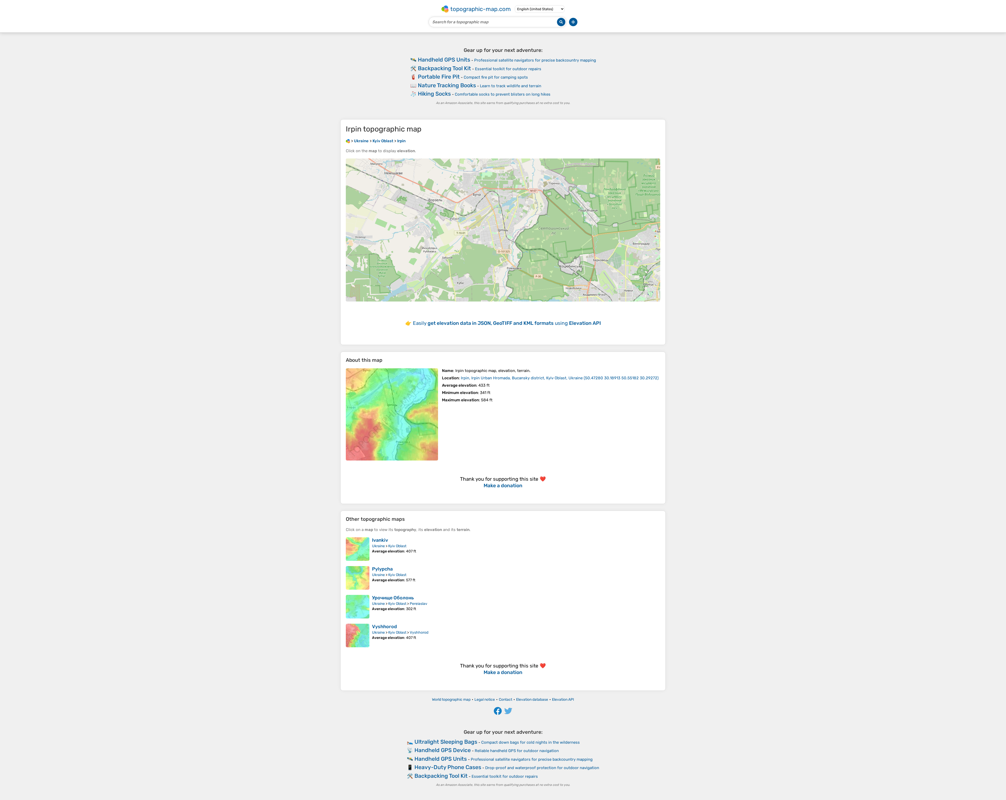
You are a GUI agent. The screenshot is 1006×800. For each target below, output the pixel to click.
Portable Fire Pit (439, 76)
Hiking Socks (434, 93)
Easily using (507, 323)
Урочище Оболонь (393, 598)
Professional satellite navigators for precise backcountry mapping (535, 60)
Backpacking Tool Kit (444, 68)
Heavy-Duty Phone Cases (447, 767)
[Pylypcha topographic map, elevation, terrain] (357, 578)
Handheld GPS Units (444, 59)
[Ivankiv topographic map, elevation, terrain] (357, 549)
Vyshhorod (384, 626)
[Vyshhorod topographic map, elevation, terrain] (357, 635)
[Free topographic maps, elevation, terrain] (348, 141)
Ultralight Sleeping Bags (445, 741)
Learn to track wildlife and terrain (510, 86)
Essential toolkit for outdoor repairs (508, 69)
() (560, 378)
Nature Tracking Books (447, 85)
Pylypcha (382, 569)
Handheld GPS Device (442, 750)
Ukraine (378, 546)
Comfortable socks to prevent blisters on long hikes (502, 94)
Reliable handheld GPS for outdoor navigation (517, 750)
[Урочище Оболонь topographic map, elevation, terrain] (357, 606)
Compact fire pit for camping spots (496, 77)
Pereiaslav (418, 603)
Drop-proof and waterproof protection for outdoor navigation (542, 767)
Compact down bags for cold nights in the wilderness (530, 742)
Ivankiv (380, 540)
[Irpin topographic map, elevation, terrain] (392, 414)
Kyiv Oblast (397, 546)
